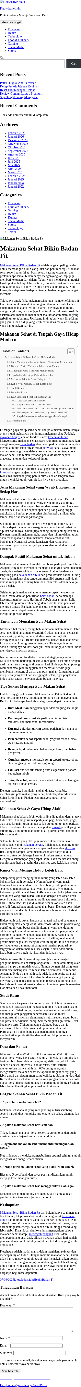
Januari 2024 (16, 183)
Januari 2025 (16, 179)
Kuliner (12, 217)
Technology (15, 36)
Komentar (7, 1305)
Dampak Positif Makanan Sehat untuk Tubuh (35, 366)
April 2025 (14, 168)
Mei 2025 (14, 165)
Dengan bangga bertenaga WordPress (23, 1385)
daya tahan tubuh (29, 575)
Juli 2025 (13, 158)
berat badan (27, 444)
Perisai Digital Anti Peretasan (18, 82)
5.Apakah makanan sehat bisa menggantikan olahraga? (42, 416)
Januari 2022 (16, 186)
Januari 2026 (16, 136)
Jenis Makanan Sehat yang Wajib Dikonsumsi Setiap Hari (41, 361)
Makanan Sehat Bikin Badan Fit (20, 1212)
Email (5, 1345)
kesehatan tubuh (58, 437)
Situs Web (6, 1352)
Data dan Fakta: (19, 392)
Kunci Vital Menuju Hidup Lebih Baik (31, 383)
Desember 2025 (18, 140)
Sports (12, 50)
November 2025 (18, 143)
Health (12, 33)
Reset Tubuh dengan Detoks (17, 90)
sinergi (56, 827)
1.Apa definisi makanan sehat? (31, 400)
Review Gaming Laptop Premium (21, 93)
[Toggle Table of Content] (69, 351)
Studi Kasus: (17, 388)
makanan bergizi (10, 437)
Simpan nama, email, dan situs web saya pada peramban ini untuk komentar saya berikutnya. (39, 1362)
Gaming (13, 43)
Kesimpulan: (19, 420)
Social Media (16, 47)
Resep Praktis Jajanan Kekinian (19, 86)
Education (14, 29)
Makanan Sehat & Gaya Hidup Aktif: (30, 379)
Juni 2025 (14, 161)
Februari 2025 (16, 176)
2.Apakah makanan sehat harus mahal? (34, 404)
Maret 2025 (15, 172)
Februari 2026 (16, 133)
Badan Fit (48, 1279)
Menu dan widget (11, 22)
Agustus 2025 (16, 154)
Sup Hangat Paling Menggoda (19, 97)
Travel (12, 231)
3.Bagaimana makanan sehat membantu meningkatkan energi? (45, 408)
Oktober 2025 (16, 147)
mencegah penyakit (41, 1234)
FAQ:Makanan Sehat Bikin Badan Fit (31, 396)
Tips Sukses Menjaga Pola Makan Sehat (32, 374)
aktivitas (48, 447)
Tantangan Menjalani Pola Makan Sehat (32, 370)
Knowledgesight (10, 8)
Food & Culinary (18, 40)
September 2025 (18, 151)
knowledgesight (24, 1279)
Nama (5, 1338)
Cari (2, 57)
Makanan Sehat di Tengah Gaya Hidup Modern (31, 357)
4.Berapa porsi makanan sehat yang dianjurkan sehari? (42, 412)
